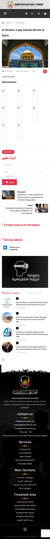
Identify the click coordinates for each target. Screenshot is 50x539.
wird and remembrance (25, 460)
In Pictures (20, 23)
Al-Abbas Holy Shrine (25, 516)
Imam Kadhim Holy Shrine (25, 505)
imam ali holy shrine (25, 502)
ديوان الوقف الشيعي (25, 481)
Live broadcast (25, 453)
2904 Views (24, 71)
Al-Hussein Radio (25, 464)
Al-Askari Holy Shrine (25, 513)
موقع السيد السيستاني (25, 477)
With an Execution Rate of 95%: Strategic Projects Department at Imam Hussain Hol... (31, 319)
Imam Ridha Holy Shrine (25, 509)
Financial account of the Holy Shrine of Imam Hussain (25, 435)
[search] (39, 13)
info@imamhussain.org (25, 421)
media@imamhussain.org (25, 428)
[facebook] (26, 13)
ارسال (11, 182)
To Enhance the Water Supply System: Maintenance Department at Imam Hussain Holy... (32, 334)
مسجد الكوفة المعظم (25, 520)
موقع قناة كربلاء (25, 488)
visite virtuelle (25, 456)
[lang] (45, 13)
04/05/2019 (8, 71)
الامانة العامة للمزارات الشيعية (25, 484)
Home (8, 23)
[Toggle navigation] (5, 13)
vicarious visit (25, 449)
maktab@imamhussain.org (25, 425)
